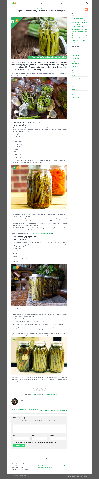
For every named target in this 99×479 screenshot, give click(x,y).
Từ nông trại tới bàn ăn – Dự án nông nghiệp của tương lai (79, 19)
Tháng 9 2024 (75, 55)
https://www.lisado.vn (69, 462)
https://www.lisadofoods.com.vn (72, 465)
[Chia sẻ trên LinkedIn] (45, 389)
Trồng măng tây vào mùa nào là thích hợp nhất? (79, 36)
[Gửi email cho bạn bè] (39, 389)
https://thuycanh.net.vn (69, 464)
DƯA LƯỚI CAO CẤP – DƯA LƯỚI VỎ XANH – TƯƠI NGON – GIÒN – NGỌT (79, 24)
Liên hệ (60, 3)
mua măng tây (63, 127)
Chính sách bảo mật (42, 465)
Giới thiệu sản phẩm (77, 78)
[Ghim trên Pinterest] (42, 389)
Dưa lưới (74, 75)
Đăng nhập (74, 89)
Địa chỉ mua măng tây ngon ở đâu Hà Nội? (79, 41)
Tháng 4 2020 (75, 66)
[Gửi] (86, 9)
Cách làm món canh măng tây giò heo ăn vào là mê (52, 410)
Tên (14, 435)
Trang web (52, 435)
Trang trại (41, 3)
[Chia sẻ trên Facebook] (34, 389)
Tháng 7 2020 (75, 58)
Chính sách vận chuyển (43, 464)
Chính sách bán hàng (43, 462)
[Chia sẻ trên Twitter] (37, 389)
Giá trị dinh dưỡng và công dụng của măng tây (41, 233)
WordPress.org (75, 97)
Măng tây (39, 8)
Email (33, 435)
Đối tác (54, 3)
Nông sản (48, 3)
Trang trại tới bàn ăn (32, 3)
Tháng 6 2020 (75, 61)
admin (44, 15)
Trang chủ (22, 3)
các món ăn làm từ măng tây (51, 394)
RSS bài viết (75, 92)
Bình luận (15, 423)
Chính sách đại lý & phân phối (45, 467)
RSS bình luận (75, 94)
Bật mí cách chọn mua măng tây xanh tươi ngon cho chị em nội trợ (80, 31)
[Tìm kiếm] (87, 3)
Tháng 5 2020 (75, 63)
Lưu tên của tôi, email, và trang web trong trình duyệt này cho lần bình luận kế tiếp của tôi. (35, 442)
